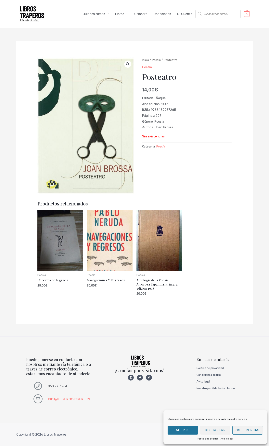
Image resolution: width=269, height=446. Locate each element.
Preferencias (248, 430)
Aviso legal (227, 438)
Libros (119, 14)
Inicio (145, 60)
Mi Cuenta (184, 14)
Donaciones (162, 14)
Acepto (183, 430)
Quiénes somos (94, 14)
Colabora (140, 14)
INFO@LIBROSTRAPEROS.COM (69, 399)
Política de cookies (208, 438)
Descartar (215, 430)
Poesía (156, 60)
